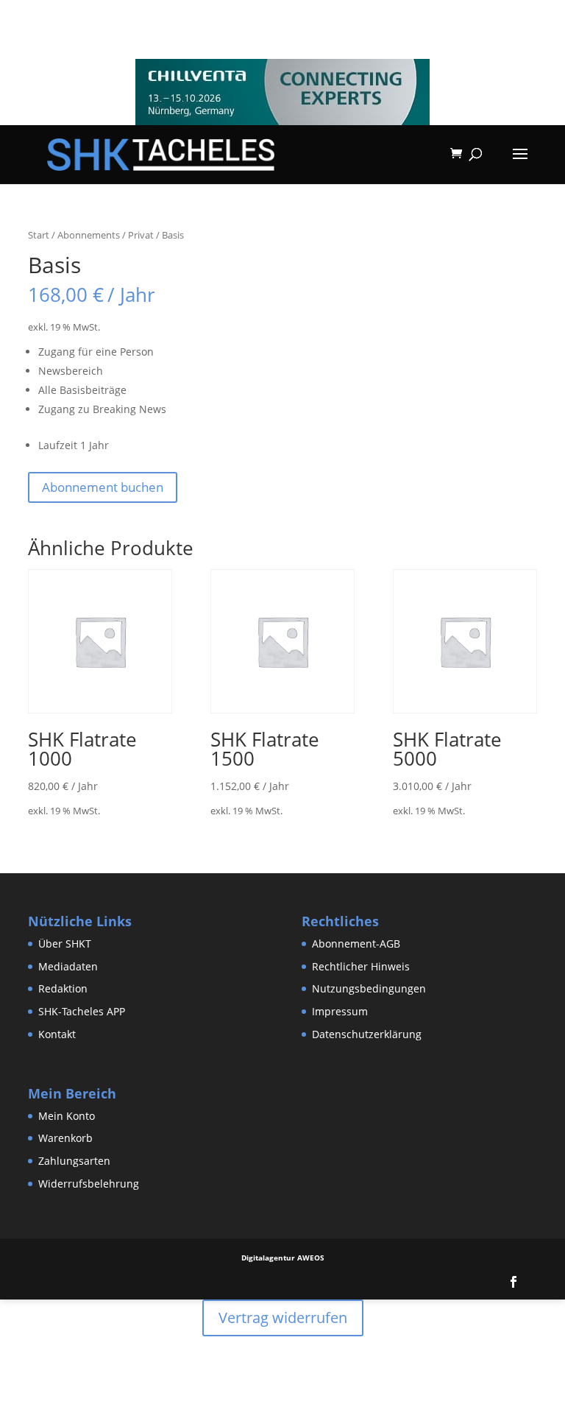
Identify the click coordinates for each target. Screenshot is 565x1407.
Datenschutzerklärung (367, 1034)
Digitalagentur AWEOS (282, 1257)
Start (38, 234)
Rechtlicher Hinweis (361, 966)
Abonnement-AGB (356, 944)
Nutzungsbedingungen (369, 988)
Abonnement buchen (102, 487)
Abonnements (88, 234)
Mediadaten (68, 966)
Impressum (340, 1011)
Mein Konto (66, 1116)
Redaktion (63, 988)
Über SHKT (64, 944)
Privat (141, 234)
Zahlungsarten (74, 1161)
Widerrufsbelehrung (88, 1184)
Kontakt (57, 1034)
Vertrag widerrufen (282, 1317)
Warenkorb (65, 1138)
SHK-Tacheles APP (81, 1011)
